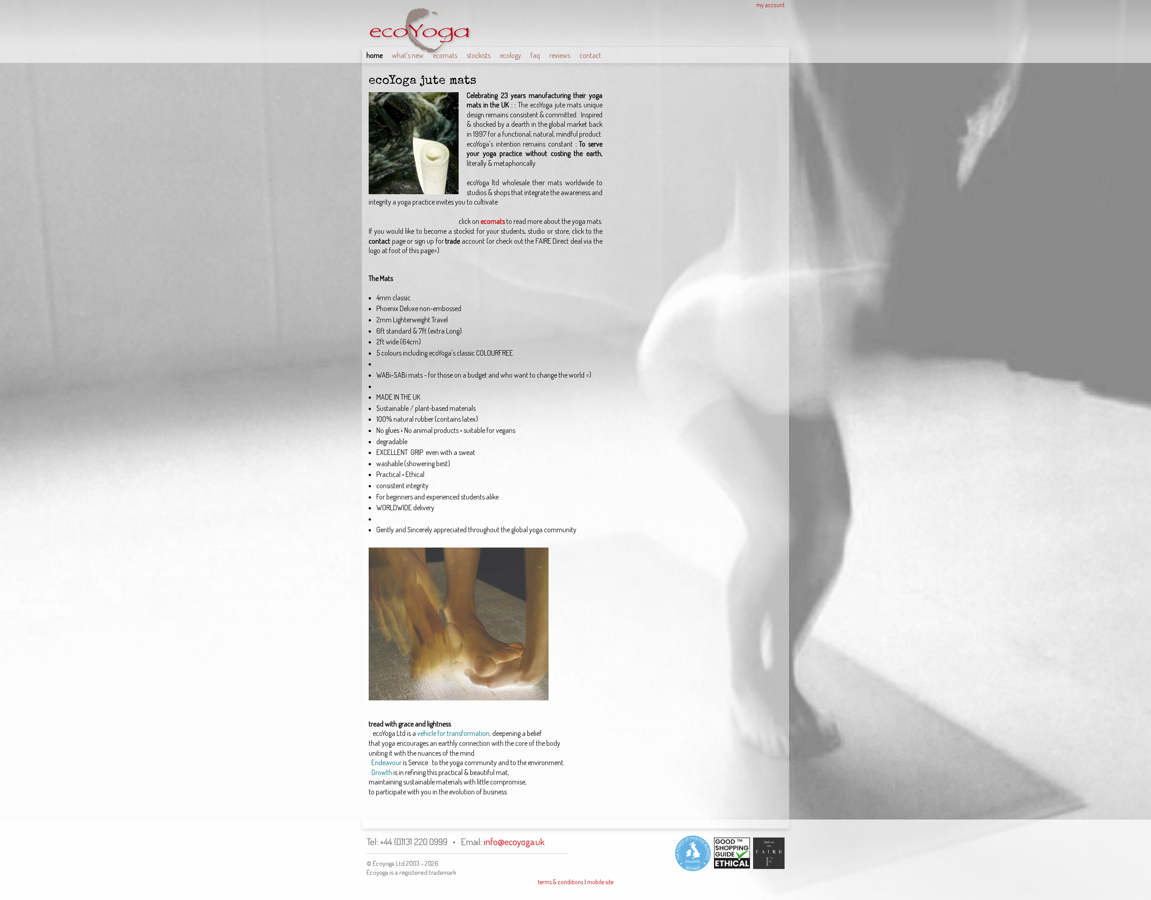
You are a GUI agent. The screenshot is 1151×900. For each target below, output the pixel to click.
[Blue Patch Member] (693, 853)
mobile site (600, 882)
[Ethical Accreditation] (730, 853)
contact (590, 55)
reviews (559, 55)
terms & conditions (560, 882)
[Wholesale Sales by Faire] (767, 853)
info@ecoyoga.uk (514, 841)
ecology (510, 55)
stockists (479, 55)
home (374, 55)
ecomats (445, 55)
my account (770, 5)
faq (535, 55)
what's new (408, 55)
